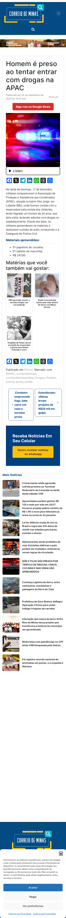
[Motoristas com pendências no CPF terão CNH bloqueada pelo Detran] (11, 643)
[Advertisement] (33, 706)
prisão (29, 381)
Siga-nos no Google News (33, 106)
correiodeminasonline (19, 377)
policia (10, 381)
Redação (53, 96)
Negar (33, 896)
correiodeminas (26, 373)
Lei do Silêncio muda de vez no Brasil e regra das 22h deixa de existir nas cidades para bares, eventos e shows (40, 527)
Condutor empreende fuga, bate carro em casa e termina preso (22, 404)
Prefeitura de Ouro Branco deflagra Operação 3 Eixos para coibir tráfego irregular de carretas (42, 605)
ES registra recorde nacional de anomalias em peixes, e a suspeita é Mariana (42, 663)
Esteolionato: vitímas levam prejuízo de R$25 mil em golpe (47, 402)
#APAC (10, 373)
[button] (61, 853)
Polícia (28, 369)
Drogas (39, 377)
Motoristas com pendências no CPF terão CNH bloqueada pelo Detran (42, 643)
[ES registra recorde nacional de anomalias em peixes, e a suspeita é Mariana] (11, 662)
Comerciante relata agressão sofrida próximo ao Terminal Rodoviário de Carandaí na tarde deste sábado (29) (40, 488)
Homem (51, 377)
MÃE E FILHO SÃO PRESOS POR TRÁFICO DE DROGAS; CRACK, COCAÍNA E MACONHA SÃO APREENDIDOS (40, 566)
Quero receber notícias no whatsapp (33, 452)
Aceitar (33, 887)
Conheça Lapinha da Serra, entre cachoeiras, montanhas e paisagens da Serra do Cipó (41, 586)
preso (19, 381)
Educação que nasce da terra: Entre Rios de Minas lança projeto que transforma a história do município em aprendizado (42, 624)
